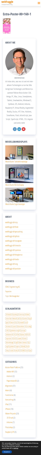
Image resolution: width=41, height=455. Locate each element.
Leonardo (19, 338)
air (21, 318)
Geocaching (9, 399)
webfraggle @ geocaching (13, 231)
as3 (16, 322)
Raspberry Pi (9, 431)
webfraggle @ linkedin (13, 245)
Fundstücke (9, 395)
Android (9, 376)
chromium (8, 326)
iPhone (7, 408)
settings (15, 448)
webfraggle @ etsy (11, 222)
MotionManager (10, 342)
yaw (30, 350)
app (30, 318)
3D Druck (8, 314)
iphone (23, 334)
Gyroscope (22, 330)
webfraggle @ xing (11, 263)
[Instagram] (15, 129)
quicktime (11, 346)
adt (18, 318)
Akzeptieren (7, 452)
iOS (14, 334)
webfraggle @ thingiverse (13, 254)
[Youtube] (23, 129)
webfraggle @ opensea (13, 250)
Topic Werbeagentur (12, 296)
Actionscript (22, 314)
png (7, 346)
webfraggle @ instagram (13, 240)
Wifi (23, 350)
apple (7, 322)
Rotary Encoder (9, 350)
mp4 (16, 342)
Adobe (27, 314)
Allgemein (8, 385)
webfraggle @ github (12, 236)
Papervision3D (12, 380)
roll (28, 346)
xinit (27, 350)
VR (20, 350)
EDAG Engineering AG (12, 286)
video (16, 350)
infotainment (9, 334)
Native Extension (23, 342)
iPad (18, 334)
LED (14, 338)
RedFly (23, 346)
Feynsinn (8, 291)
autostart (21, 322)
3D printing (14, 314)
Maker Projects (10, 413)
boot (26, 322)
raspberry (18, 346)
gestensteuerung (15, 330)
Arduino (12, 322)
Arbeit (7, 390)
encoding (28, 326)
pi (29, 342)
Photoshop (9, 427)
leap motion (9, 338)
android (25, 318)
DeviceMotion (21, 326)
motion (25, 338)
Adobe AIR (10, 371)
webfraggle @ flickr (11, 226)
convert (14, 326)
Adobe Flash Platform (11, 318)
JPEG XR (28, 334)
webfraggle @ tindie (12, 259)
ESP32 (7, 330)
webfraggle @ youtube (13, 268)
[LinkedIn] (19, 129)
